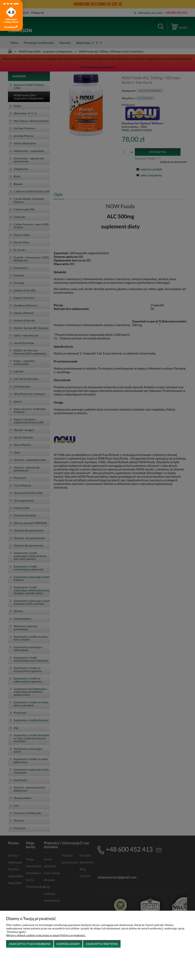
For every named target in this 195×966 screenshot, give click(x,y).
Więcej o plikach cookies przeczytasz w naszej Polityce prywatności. (46, 935)
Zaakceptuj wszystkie (102, 943)
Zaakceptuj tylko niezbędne (30, 943)
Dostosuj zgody (68, 943)
